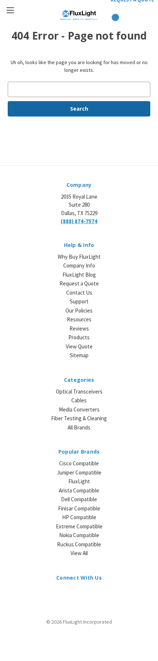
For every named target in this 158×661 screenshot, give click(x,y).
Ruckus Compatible (79, 544)
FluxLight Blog (79, 274)
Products (79, 337)
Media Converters (79, 409)
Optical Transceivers (79, 391)
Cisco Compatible (79, 463)
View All (79, 553)
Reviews (79, 328)
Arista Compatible (79, 490)
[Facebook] (72, 594)
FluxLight (79, 481)
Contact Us (79, 292)
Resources (79, 319)
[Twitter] (85, 594)
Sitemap (79, 355)
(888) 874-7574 (79, 221)
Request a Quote (79, 283)
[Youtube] (98, 594)
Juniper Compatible (79, 472)
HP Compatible (79, 517)
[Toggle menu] (10, 10)
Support (79, 301)
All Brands (79, 427)
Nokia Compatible (79, 535)
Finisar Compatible (79, 508)
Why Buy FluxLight (79, 256)
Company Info (79, 265)
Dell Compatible (79, 499)
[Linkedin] (60, 594)
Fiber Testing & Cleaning (79, 418)
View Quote (79, 346)
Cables (79, 400)
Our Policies (79, 310)
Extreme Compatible (79, 526)
